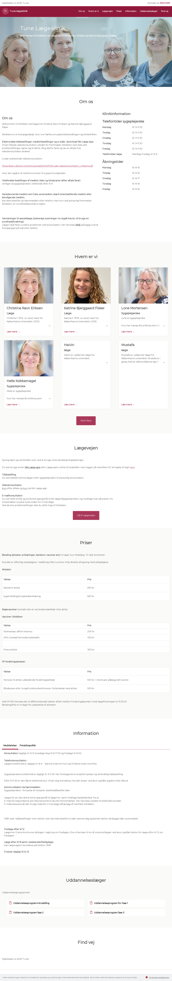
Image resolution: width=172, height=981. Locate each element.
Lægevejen (107, 11)
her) (132, 467)
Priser (119, 11)
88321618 (165, 3)
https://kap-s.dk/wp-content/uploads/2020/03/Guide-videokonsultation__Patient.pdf (47, 166)
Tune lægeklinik (19, 11)
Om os (81, 11)
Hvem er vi (93, 11)
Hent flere (86, 420)
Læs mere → (13, 331)
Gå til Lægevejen (86, 515)
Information (130, 11)
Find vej (164, 11)
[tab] (10, 746)
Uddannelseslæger (148, 11)
